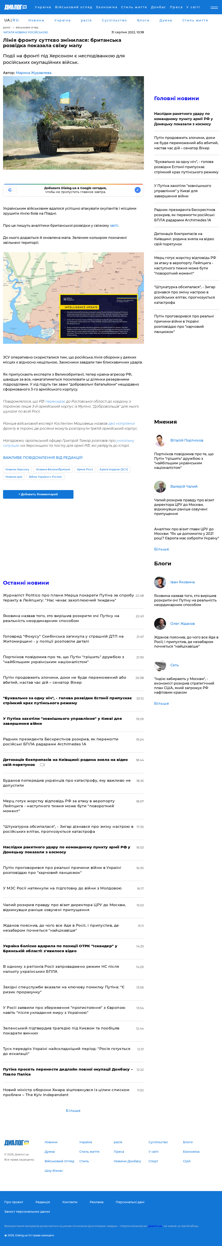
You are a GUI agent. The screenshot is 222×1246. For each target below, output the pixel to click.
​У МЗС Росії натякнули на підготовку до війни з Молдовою (62, 888)
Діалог (7, 28)
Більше (73, 1111)
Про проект (13, 1202)
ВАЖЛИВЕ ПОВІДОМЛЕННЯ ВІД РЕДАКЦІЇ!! (43, 458)
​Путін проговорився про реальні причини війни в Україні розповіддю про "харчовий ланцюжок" (184, 324)
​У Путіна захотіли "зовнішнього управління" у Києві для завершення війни (182, 191)
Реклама (96, 1202)
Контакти (69, 1202)
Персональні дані (130, 1202)
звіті (113, 225)
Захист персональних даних (27, 1212)
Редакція (43, 1202)
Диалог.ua (155, 1226)
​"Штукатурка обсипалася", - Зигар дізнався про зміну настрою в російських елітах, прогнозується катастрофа (184, 295)
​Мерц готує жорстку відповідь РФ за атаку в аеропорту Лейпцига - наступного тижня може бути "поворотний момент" (59, 806)
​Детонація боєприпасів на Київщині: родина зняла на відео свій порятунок (184, 239)
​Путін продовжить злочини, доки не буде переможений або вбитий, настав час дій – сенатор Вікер (186, 143)
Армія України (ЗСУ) (114, 469)
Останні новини (26, 583)
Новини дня (13, 476)
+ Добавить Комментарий (38, 494)
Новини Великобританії (53, 469)
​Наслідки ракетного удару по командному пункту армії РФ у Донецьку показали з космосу (183, 119)
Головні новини (176, 98)
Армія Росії (85, 469)
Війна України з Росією (45, 476)
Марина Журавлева (33, 73)
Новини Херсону (17, 469)
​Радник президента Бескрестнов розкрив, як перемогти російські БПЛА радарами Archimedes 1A (184, 215)
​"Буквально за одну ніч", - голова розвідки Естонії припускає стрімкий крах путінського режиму (186, 167)
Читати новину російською (25, 32)
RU (16, 20)
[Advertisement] (73, 536)
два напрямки (121, 423)
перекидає (55, 401)
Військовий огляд (27, 28)
